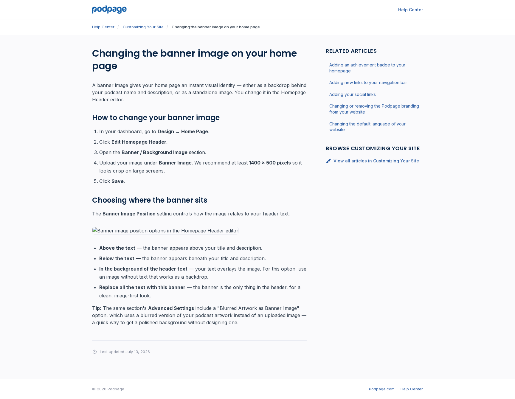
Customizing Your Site (143, 26)
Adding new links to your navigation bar (368, 82)
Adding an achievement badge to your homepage (367, 67)
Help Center (410, 9)
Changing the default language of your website (367, 126)
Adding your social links (352, 94)
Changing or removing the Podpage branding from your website (374, 108)
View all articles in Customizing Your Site (376, 160)
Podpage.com (382, 388)
